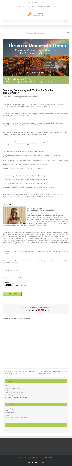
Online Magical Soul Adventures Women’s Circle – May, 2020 (52, 372)
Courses (24, 397)
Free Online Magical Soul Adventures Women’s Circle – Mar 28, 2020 (19, 372)
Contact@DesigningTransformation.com (44, 6)
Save (42, 310)
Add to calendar (12, 294)
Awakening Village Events (13, 397)
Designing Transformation (25, 238)
